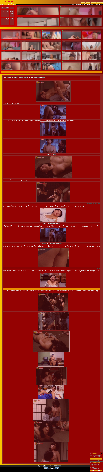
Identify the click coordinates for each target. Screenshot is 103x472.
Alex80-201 (62, 17)
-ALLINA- (3, 51)
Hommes (88, 3)
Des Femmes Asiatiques (7, 8)
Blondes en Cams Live (2, 21)
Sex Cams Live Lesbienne (7, 24)
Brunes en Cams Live (7, 21)
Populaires (3, 4)
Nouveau (8, 4)
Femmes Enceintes (3, 11)
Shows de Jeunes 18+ (11, 11)
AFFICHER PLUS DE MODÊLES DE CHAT (51, 71)
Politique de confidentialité (96, 468)
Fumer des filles (7, 19)
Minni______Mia (4, 41)
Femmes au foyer (2, 8)
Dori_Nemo (24, 41)
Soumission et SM (12, 24)
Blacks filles (2, 24)
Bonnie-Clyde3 (85, 51)
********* (44, 41)
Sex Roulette (100, 3)
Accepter (99, 470)
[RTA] (98, 460)
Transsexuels (93, 3)
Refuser (93, 470)
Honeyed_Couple (20, 17)
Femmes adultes (7, 13)
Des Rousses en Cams (11, 21)
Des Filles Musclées (7, 11)
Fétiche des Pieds (11, 19)
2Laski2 (64, 41)
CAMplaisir (73, 4)
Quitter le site (94, 460)
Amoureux (12, 4)
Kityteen (84, 41)
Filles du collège (3, 13)
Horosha (64, 51)
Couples (83, 3)
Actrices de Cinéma (77, 4)
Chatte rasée (11, 13)
